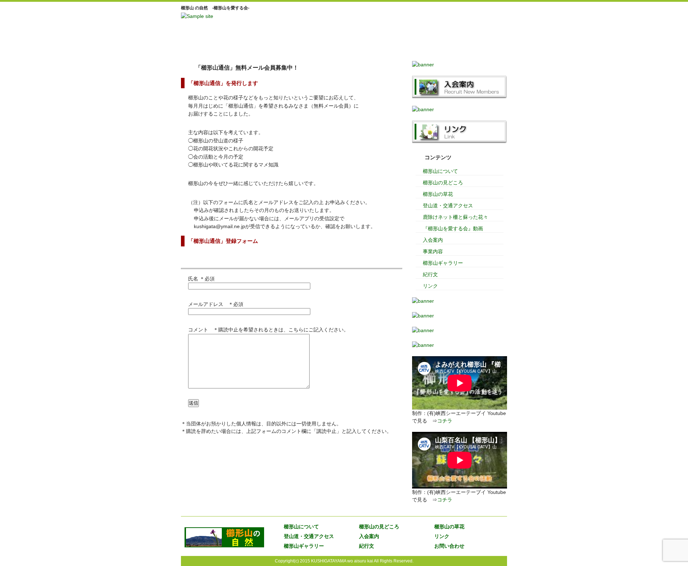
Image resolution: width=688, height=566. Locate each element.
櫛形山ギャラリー (443, 263)
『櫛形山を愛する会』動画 (453, 228)
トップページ (204, 45)
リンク (483, 45)
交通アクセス (390, 45)
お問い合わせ (449, 546)
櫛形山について (251, 45)
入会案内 (437, 45)
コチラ (444, 421)
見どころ (297, 45)
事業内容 (433, 251)
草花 (344, 45)
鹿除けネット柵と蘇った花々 (455, 217)
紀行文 (430, 274)
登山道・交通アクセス (448, 205)
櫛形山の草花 (438, 194)
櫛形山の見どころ (443, 182)
